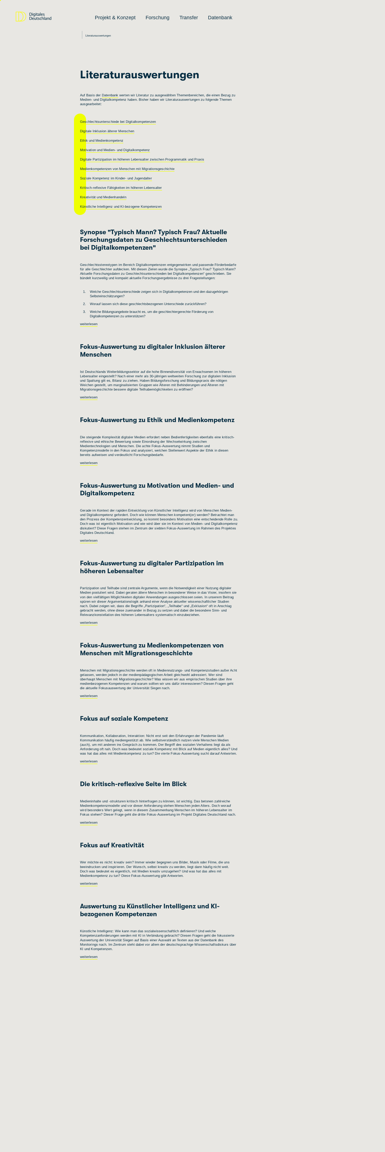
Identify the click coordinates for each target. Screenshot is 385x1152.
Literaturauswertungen (98, 35)
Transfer (188, 17)
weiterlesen (88, 324)
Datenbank (220, 17)
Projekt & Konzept (115, 17)
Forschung (157, 17)
